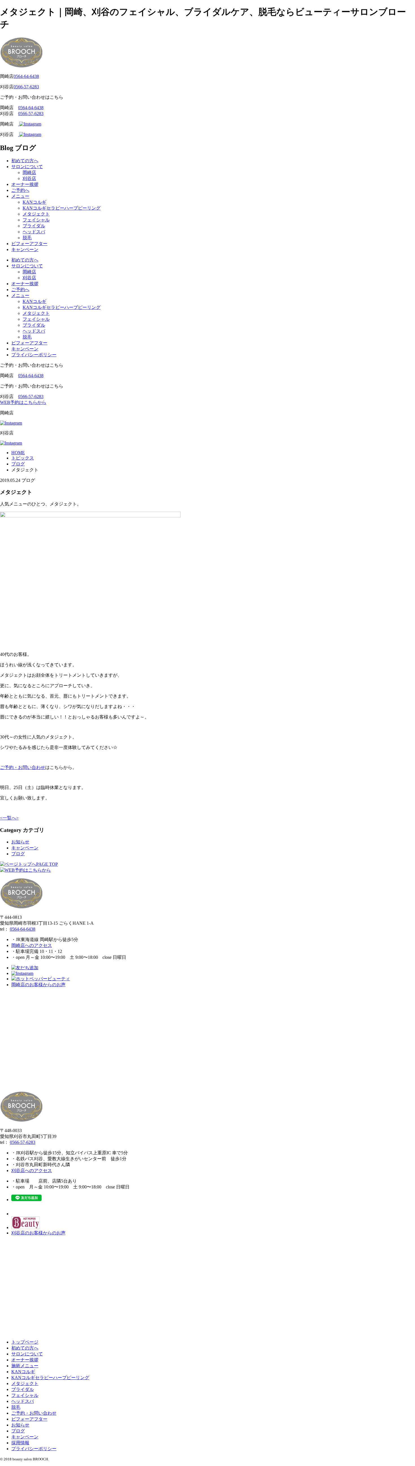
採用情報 (20, 1442)
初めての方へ (24, 160)
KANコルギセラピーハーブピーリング (62, 208)
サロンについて (27, 166)
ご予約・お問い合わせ (22, 767)
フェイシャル (36, 219)
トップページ (24, 1342)
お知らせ (20, 841)
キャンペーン (24, 249)
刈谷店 (29, 178)
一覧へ (9, 818)
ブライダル (34, 225)
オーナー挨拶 (24, 184)
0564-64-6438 (26, 76)
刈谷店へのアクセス (31, 1170)
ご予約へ (20, 190)
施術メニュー (24, 1365)
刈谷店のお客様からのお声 (38, 1232)
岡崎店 (29, 172)
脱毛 (27, 237)
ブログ (18, 853)
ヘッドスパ (34, 231)
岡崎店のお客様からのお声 (38, 984)
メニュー (20, 196)
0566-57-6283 (26, 86)
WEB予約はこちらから (23, 402)
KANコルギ (34, 202)
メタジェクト (36, 214)
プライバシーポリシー (33, 354)
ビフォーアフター (29, 243)
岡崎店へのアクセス (31, 945)
